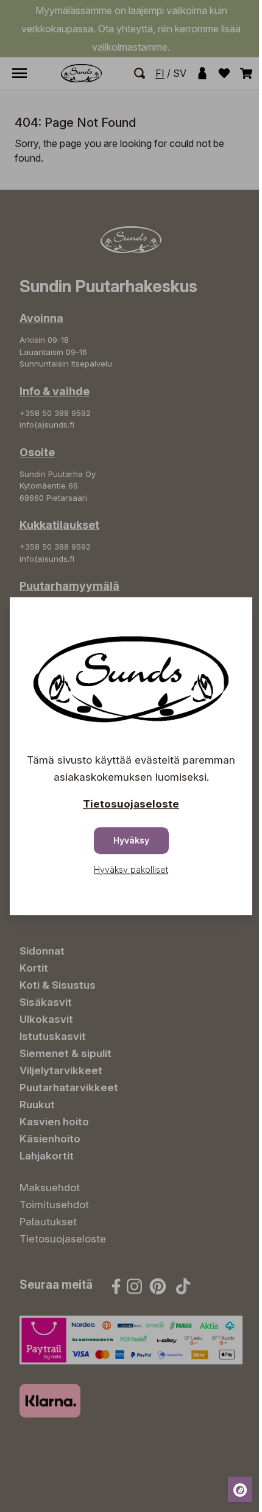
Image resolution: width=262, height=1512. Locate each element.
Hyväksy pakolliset (131, 869)
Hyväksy (131, 840)
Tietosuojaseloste (131, 804)
